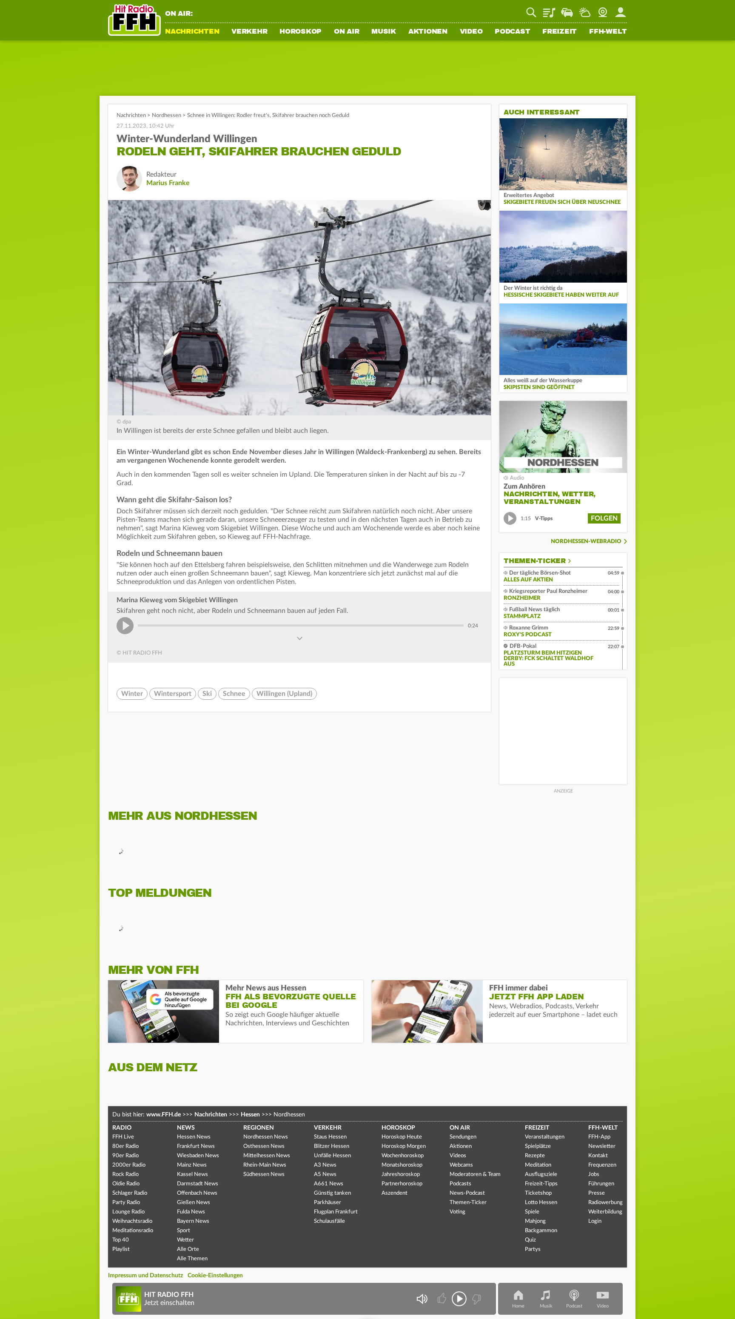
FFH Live (123, 1137)
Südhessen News (264, 1174)
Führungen (601, 1184)
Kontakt (598, 1156)
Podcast (512, 32)
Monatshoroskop (402, 1165)
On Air (346, 32)
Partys (533, 1249)
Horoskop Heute (402, 1137)
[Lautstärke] (421, 1298)
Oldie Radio (126, 1184)
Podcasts (460, 1184)
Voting (457, 1212)
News (186, 1128)
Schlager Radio (129, 1193)
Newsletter (601, 1146)
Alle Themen (192, 1259)
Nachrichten (192, 32)
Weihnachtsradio (132, 1221)
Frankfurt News (196, 1146)
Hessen (250, 1115)
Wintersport (172, 693)
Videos (458, 1156)
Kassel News (192, 1174)
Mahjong (535, 1221)
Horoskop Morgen (404, 1146)
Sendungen (463, 1137)
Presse (596, 1193)
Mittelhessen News (266, 1156)
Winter (132, 693)
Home (518, 1306)
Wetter (584, 9)
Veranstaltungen (544, 1137)
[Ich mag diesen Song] (442, 1298)
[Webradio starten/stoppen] (459, 1298)
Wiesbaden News (198, 1156)
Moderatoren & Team (475, 1174)
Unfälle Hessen (332, 1156)
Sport (183, 1230)
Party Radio (126, 1202)
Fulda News (191, 1212)
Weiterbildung (605, 1212)
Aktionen (427, 32)
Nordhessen (166, 115)
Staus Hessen (330, 1137)
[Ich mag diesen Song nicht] (475, 1298)
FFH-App (599, 1137)
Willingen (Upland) (284, 693)
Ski (207, 693)
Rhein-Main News (264, 1165)
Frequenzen (602, 1165)
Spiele (532, 1212)
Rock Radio (125, 1174)
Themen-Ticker (535, 561)
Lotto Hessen (541, 1202)
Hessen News (194, 1137)
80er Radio (125, 1146)
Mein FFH (620, 9)
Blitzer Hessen (331, 1146)
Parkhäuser (327, 1202)
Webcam (602, 9)
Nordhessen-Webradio (586, 541)
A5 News (325, 1174)
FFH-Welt (608, 32)
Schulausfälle (329, 1221)
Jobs (593, 1174)
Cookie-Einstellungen (215, 1276)
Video (471, 32)
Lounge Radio (128, 1212)
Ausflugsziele (541, 1174)
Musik (383, 32)
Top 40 (120, 1240)
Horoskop (300, 32)
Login (594, 1221)
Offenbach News (197, 1193)
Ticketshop (538, 1193)
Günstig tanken (332, 1193)
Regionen (258, 1128)
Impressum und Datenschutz (145, 1276)
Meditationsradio (132, 1230)
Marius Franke (168, 183)
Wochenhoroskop (403, 1156)
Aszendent (394, 1193)
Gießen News (193, 1202)
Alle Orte (188, 1249)
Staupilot (567, 9)
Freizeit (559, 32)
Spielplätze (538, 1146)
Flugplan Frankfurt (336, 1212)
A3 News (325, 1165)
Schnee (234, 693)
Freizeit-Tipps (541, 1184)
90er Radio (125, 1156)
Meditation (538, 1165)
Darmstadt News (197, 1184)
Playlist (549, 9)
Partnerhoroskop (402, 1184)
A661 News (328, 1184)
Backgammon (541, 1230)
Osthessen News (264, 1146)
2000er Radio (128, 1165)
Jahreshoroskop (401, 1174)
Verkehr (249, 32)
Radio (121, 1128)
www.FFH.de (163, 1115)
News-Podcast (467, 1193)
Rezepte (535, 1156)
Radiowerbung (605, 1202)
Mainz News (192, 1165)
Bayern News (193, 1221)
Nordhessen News (265, 1137)
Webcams (461, 1165)
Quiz (530, 1240)
